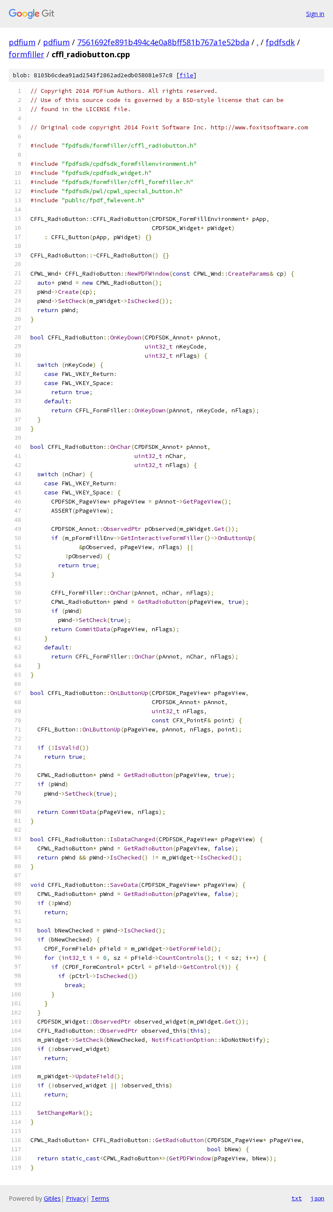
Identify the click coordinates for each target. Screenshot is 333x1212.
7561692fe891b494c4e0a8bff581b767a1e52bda (163, 42)
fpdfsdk (280, 42)
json (317, 1198)
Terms (100, 1198)
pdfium (22, 42)
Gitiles (52, 1198)
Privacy (76, 1198)
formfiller (26, 54)
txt (296, 1198)
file (186, 75)
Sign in (315, 14)
